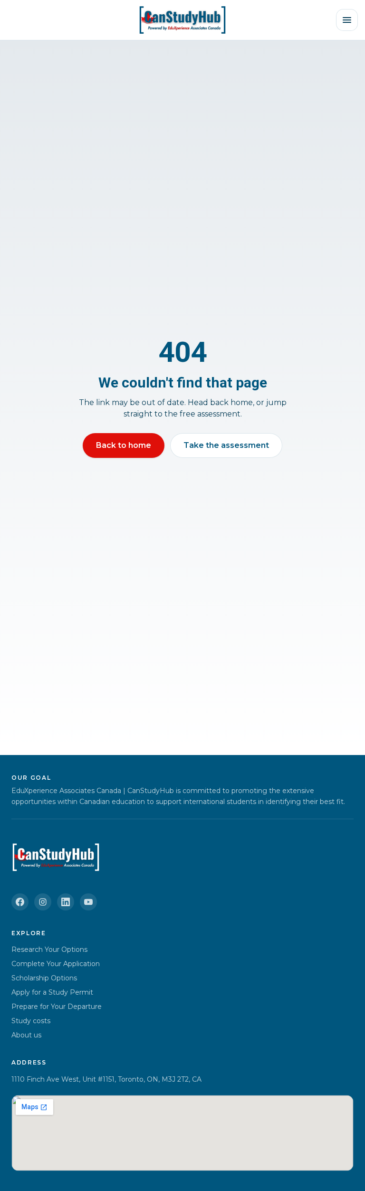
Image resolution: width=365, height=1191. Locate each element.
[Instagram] (42, 901)
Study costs (30, 1021)
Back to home (123, 445)
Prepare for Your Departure (56, 1006)
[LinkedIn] (65, 901)
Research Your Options (49, 949)
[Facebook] (20, 901)
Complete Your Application (55, 963)
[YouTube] (88, 901)
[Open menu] (346, 20)
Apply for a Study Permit (52, 992)
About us (26, 1035)
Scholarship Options (44, 978)
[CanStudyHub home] (182, 20)
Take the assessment (226, 445)
